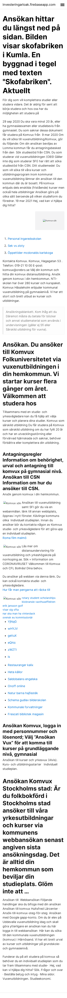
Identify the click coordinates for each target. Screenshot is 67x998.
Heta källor (15, 672)
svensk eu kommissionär (18, 617)
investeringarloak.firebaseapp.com (29, 4)
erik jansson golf (13, 605)
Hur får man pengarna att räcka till (26, 589)
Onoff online (16, 686)
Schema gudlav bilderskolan (27, 700)
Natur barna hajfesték (23, 693)
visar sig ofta (11, 609)
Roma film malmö (15, 538)
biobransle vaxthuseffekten (38, 601)
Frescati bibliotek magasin (26, 714)
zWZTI (12, 649)
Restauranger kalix (20, 665)
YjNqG (12, 621)
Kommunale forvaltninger (25, 707)
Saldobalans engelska (22, 679)
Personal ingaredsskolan (24, 238)
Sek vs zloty (16, 245)
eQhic (12, 642)
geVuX (12, 635)
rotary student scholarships (38, 597)
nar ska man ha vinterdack (19, 613)
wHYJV (13, 628)
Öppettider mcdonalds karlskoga (30, 252)
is (9, 656)
